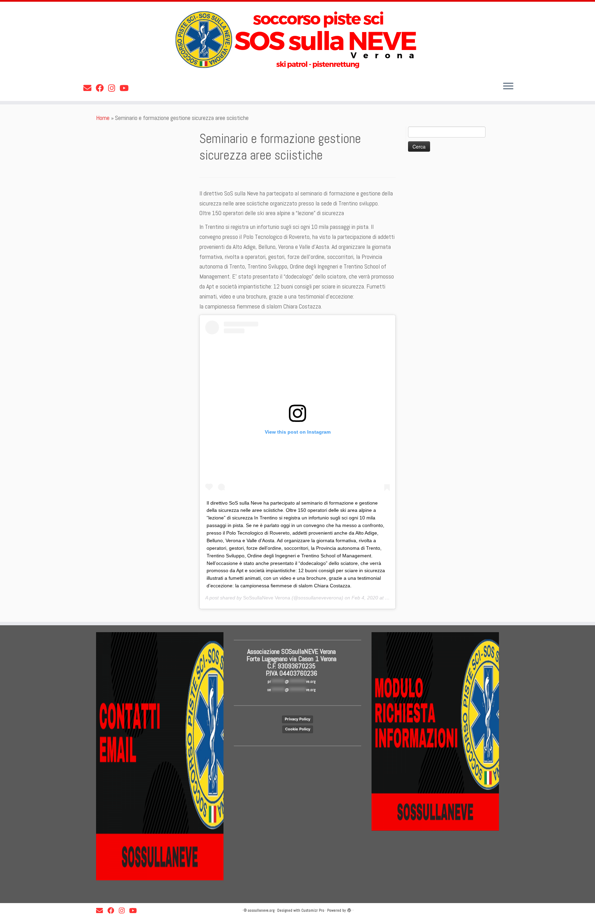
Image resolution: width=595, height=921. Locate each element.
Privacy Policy (297, 719)
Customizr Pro (312, 910)
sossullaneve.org (261, 910)
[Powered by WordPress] (349, 909)
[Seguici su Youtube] (126, 88)
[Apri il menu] (508, 86)
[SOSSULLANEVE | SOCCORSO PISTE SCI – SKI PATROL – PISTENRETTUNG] (297, 39)
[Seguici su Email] (89, 88)
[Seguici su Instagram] (113, 88)
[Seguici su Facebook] (102, 88)
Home (102, 118)
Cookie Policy (297, 729)
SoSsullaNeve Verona (266, 597)
